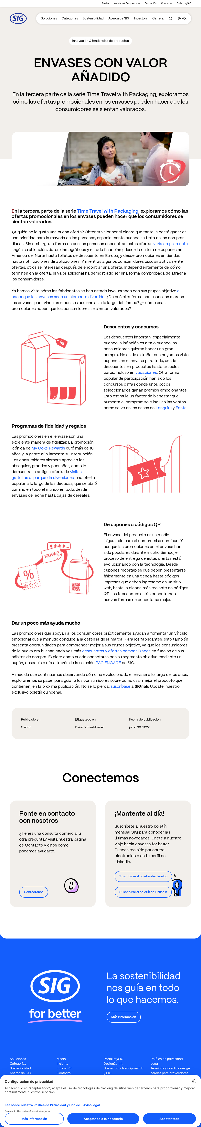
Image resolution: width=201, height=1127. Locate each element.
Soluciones (49, 18)
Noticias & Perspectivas (126, 3)
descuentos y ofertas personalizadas (116, 651)
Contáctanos (33, 892)
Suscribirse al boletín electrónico (143, 876)
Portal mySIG (183, 3)
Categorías (70, 18)
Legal (155, 1064)
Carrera (158, 18)
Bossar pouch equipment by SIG (123, 1070)
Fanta (181, 407)
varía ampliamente (170, 243)
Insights (62, 1064)
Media (105, 3)
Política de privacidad (167, 1059)
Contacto (166, 3)
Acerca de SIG (118, 18)
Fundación (150, 3)
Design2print (113, 1064)
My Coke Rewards (48, 448)
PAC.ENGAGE (108, 662)
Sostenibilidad (93, 18)
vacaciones (146, 372)
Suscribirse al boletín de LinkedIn (143, 892)
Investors (141, 18)
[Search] (170, 18)
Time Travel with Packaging (107, 211)
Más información (123, 1017)
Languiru (164, 407)
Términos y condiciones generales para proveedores (170, 1070)
